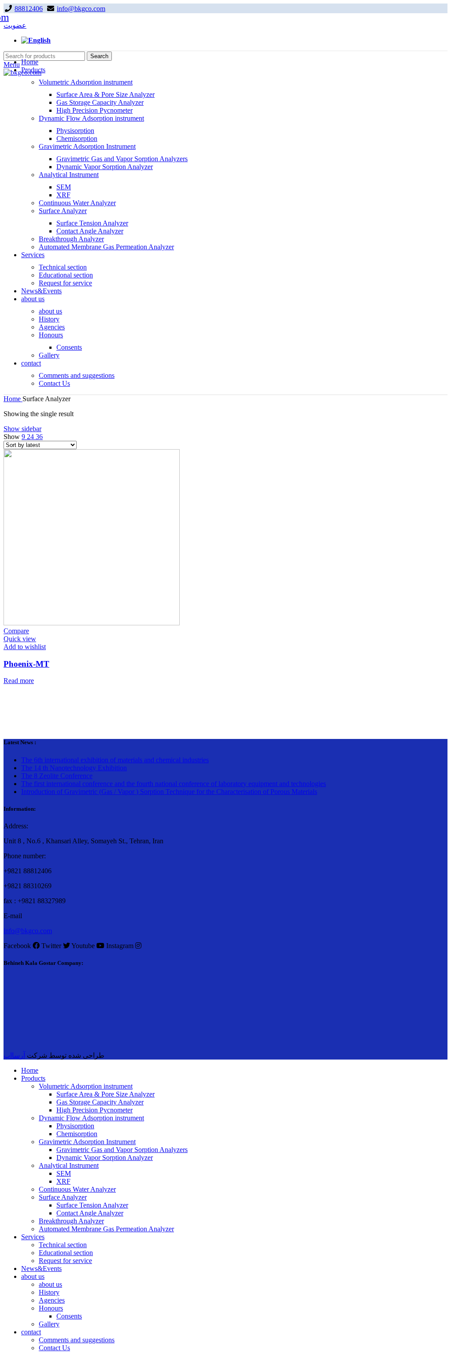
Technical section (63, 267)
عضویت (15, 25)
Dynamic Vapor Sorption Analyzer (104, 166)
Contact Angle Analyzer (89, 231)
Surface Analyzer (63, 210)
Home (13, 399)
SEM (63, 187)
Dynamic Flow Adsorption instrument (91, 118)
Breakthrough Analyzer (71, 239)
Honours (51, 335)
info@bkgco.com (81, 8)
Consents (69, 347)
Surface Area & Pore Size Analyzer (105, 94)
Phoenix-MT (26, 663)
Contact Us (54, 383)
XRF (63, 195)
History (49, 319)
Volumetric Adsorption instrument (86, 82)
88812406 (29, 8)
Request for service (65, 283)
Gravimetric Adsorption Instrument (87, 146)
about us (50, 311)
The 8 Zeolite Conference (56, 775)
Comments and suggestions (77, 375)
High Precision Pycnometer (94, 110)
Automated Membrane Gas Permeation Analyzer (106, 247)
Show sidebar (22, 428)
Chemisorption (76, 138)
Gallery (49, 355)
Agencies (52, 327)
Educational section (66, 275)
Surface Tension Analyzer (92, 223)
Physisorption (75, 130)
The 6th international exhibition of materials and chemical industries (115, 760)
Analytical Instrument (69, 174)
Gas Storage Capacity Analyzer (100, 102)
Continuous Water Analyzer (77, 203)
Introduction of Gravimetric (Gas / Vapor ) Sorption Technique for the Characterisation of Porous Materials (169, 791)
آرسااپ (14, 1055)
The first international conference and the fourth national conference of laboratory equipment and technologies (173, 783)
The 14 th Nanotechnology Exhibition (74, 768)
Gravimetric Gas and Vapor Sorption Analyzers (122, 158)
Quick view (20, 639)
